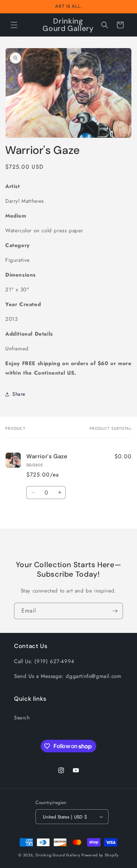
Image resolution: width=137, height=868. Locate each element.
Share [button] (18, 393)
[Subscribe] (115, 611)
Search (22, 717)
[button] (14, 25)
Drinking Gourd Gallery (57, 855)
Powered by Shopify (100, 855)
